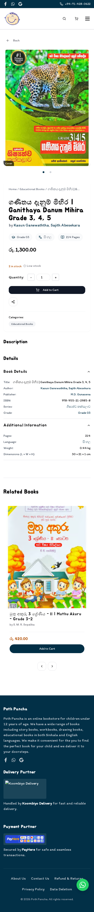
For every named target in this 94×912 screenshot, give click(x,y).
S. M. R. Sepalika (24, 624)
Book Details (15, 372)
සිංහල (87, 442)
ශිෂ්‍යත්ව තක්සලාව (78, 406)
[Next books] (52, 666)
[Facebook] (5, 4)
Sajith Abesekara (80, 388)
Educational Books (32, 189)
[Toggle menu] (87, 19)
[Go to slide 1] (43, 172)
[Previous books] (41, 666)
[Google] (20, 4)
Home (13, 189)
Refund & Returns (68, 878)
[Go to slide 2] (50, 172)
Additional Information (25, 425)
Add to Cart (50, 290)
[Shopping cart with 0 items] (76, 18)
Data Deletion (61, 889)
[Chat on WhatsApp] (83, 885)
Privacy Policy (33, 889)
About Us (18, 878)
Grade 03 (84, 413)
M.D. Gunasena (81, 394)
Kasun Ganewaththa (54, 388)
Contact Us (40, 878)
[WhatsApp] (13, 4)
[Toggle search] (64, 18)
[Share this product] (13, 301)
